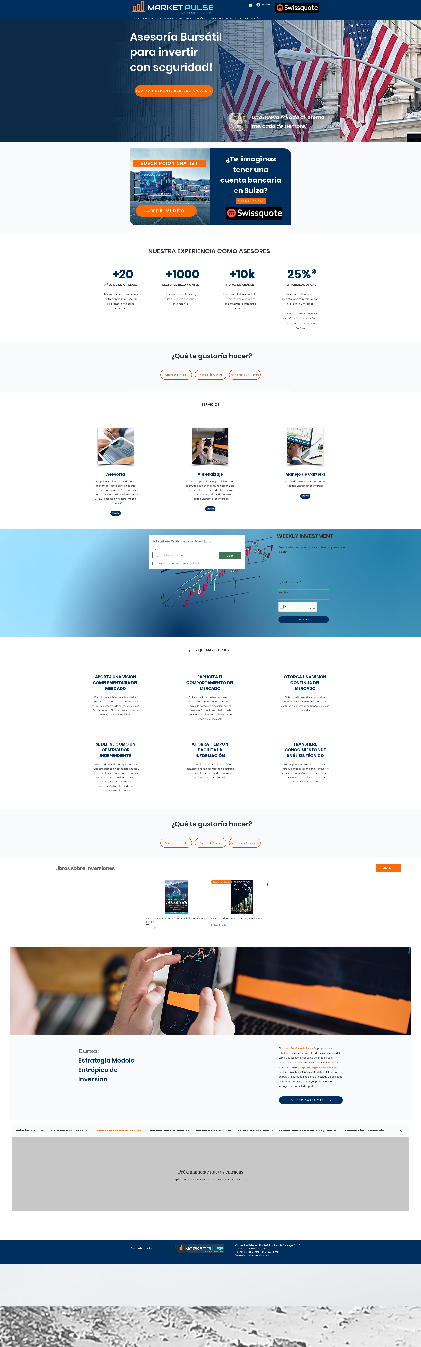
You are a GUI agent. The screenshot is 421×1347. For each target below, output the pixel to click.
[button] (147, 18)
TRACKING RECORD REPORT (168, 1130)
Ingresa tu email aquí (288, 582)
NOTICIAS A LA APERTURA (70, 1130)
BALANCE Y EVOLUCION (213, 1130)
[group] (209, 905)
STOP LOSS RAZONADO (255, 1130)
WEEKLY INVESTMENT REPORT (119, 1130)
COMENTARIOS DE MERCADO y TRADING (309, 1130)
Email (156, 549)
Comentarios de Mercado (364, 1130)
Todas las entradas (29, 1130)
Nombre (283, 592)
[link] (250, 5)
